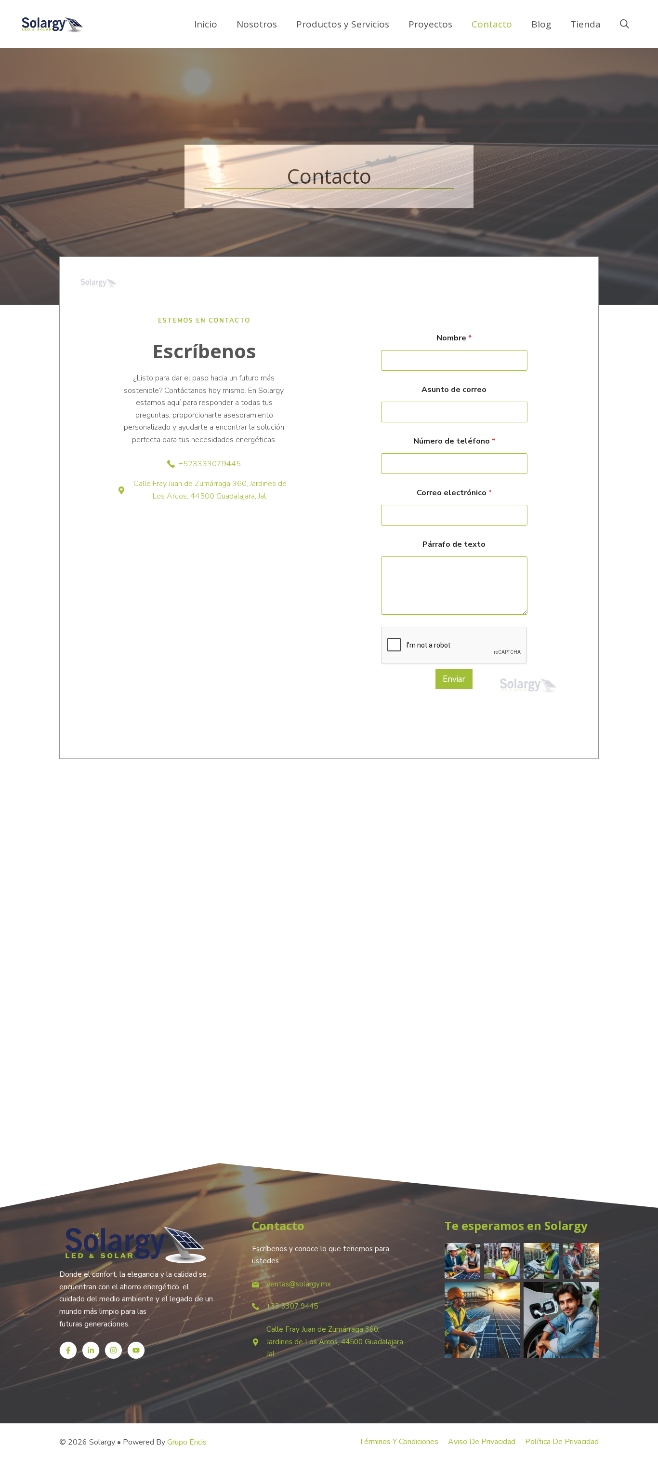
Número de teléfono (454, 441)
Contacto (492, 24)
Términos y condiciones (398, 1441)
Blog (541, 24)
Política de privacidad (562, 1441)
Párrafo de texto (454, 544)
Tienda (585, 24)
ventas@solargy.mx (298, 1284)
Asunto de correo (454, 389)
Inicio (205, 24)
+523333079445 (210, 464)
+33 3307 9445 (292, 1306)
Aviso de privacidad (481, 1441)
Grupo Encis (187, 1442)
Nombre (454, 338)
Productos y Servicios (342, 24)
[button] (624, 24)
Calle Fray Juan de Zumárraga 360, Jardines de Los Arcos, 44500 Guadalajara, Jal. (335, 1341)
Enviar (454, 679)
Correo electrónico (454, 493)
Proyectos (430, 24)
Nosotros (257, 24)
